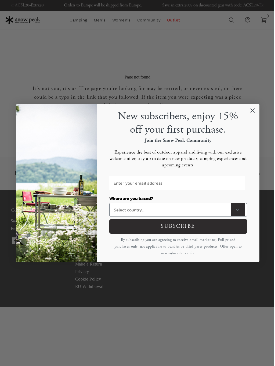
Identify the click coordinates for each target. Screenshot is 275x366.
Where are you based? (131, 198)
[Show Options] (238, 209)
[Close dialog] (252, 110)
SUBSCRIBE (178, 226)
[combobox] (171, 209)
